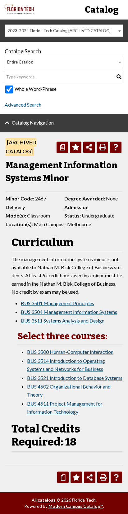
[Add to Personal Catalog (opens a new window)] (75, 147)
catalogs (47, 500)
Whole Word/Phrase (36, 89)
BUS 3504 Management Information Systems (69, 312)
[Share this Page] (89, 147)
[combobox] (64, 30)
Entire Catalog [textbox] (20, 61)
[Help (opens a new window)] (115, 147)
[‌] (19, 12)
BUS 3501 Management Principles (57, 303)
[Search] (119, 77)
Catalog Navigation (33, 122)
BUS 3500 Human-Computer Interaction (70, 352)
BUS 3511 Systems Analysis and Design (62, 320)
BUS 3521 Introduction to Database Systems (74, 378)
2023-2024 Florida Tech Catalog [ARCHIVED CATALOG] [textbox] (59, 30)
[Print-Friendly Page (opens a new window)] (102, 147)
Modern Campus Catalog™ (75, 506)
